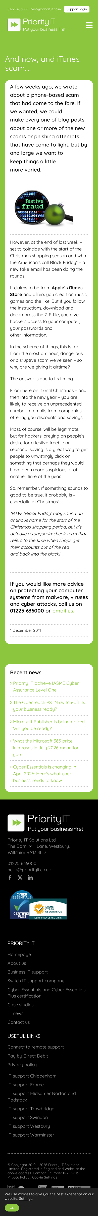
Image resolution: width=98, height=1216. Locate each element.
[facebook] (10, 877)
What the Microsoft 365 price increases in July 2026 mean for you (46, 747)
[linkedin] (30, 877)
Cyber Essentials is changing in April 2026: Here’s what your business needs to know (44, 773)
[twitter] (20, 877)
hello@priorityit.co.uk (46, 9)
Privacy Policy (18, 1177)
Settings (25, 1198)
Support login (77, 9)
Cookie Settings (44, 1177)
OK (12, 1208)
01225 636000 (18, 9)
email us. (63, 610)
